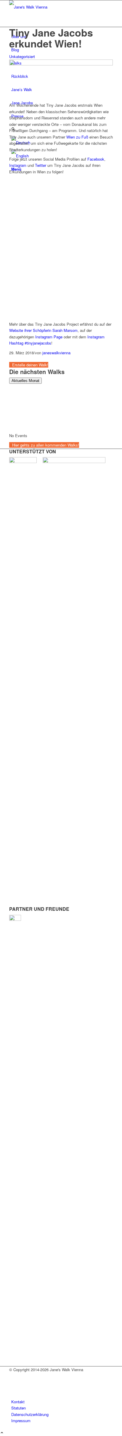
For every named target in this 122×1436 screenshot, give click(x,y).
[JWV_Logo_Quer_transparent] (53, 7)
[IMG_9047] (61, 64)
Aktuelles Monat (25, 380)
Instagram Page (48, 337)
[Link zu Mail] (12, 1389)
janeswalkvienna (56, 352)
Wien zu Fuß (77, 137)
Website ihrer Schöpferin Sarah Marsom (43, 330)
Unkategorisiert (22, 56)
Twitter (40, 165)
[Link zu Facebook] (12, 1376)
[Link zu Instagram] (12, 1382)
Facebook (95, 159)
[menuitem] (62, 1402)
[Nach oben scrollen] (2, 1433)
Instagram (17, 165)
